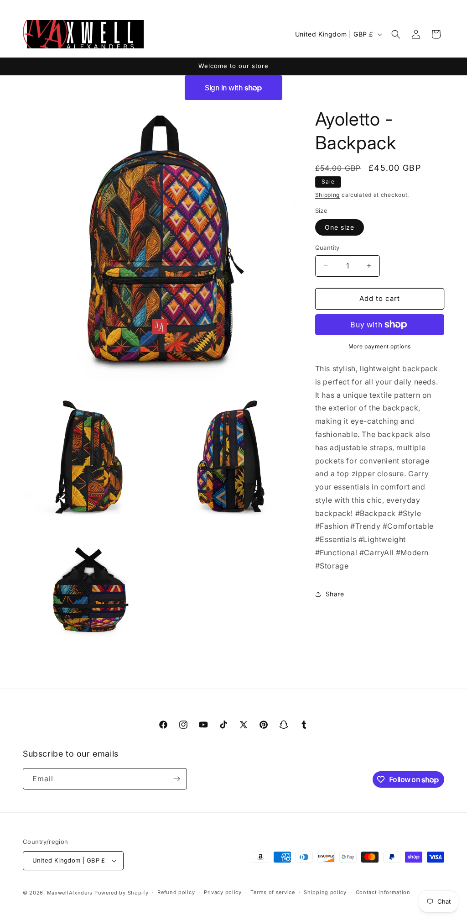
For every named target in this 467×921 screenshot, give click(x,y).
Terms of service (272, 892)
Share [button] (335, 594)
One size (339, 227)
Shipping (327, 194)
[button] (396, 34)
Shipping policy (325, 892)
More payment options (379, 346)
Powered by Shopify (121, 892)
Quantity (327, 247)
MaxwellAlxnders (70, 892)
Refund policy (176, 892)
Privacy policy (223, 892)
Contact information (383, 892)
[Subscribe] (176, 778)
